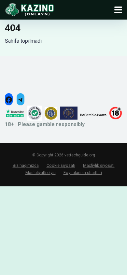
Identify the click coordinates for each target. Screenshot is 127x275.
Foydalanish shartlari (83, 172)
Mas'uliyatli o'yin (40, 172)
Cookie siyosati (61, 165)
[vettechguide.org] (29, 9)
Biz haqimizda (26, 165)
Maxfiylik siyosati (99, 165)
